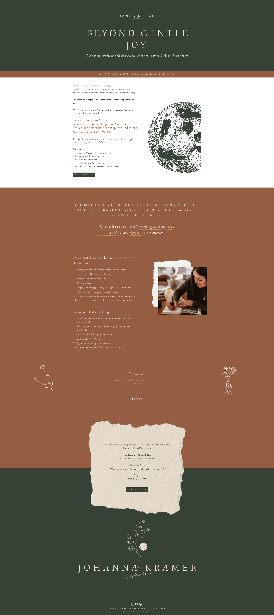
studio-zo (134, 611)
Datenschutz (158, 608)
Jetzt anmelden (83, 175)
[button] (132, 399)
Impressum (139, 608)
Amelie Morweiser (145, 611)
